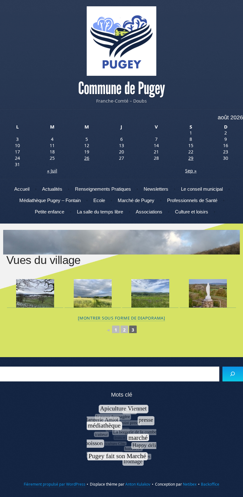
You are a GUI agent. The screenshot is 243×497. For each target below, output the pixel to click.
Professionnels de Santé (192, 200)
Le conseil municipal (202, 189)
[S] (232, 374)
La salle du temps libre (100, 211)
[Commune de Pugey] (121, 41)
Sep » (190, 171)
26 (86, 158)
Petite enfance (49, 211)
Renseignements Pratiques (103, 189)
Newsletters (156, 189)
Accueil (21, 189)
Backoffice (210, 484)
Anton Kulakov (137, 484)
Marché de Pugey (136, 200)
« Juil (52, 171)
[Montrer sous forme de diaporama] (121, 318)
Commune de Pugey (121, 88)
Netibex (189, 484)
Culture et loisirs (191, 211)
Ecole (99, 200)
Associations (149, 211)
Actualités (52, 189)
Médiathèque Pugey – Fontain (50, 200)
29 (190, 158)
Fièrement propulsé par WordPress (54, 484)
